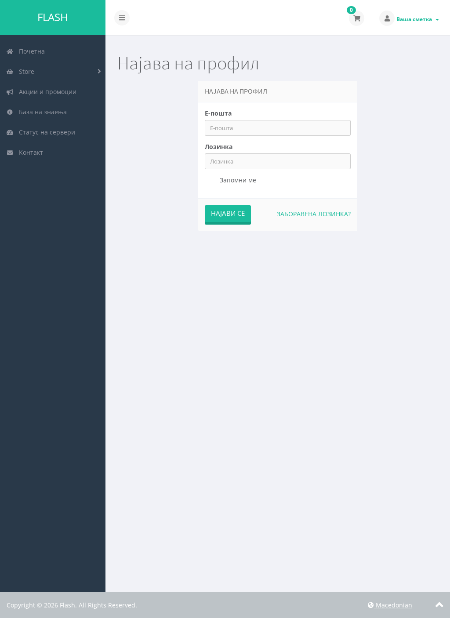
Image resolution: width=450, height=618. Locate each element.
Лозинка (218, 146)
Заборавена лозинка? (314, 214)
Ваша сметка (415, 19)
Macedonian (393, 605)
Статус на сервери (45, 132)
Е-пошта (218, 113)
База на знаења (41, 112)
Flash (52, 17)
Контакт (29, 152)
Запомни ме (237, 180)
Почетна (30, 51)
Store (24, 71)
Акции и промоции (45, 91)
